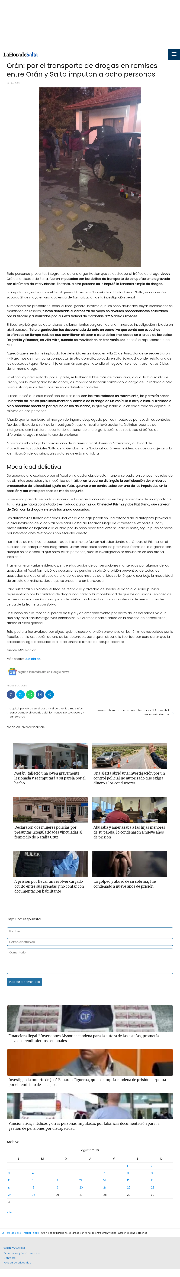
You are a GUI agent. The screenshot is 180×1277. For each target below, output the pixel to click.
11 (32, 1180)
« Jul (9, 1212)
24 (9, 1195)
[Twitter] (20, 694)
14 (104, 1180)
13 (80, 1180)
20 (81, 1188)
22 (128, 1188)
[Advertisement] (90, 24)
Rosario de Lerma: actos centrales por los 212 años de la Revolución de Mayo (134, 712)
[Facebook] (11, 694)
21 (104, 1188)
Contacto (10, 1258)
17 (9, 1188)
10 (9, 1180)
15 (128, 1180)
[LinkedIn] (40, 694)
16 (152, 1180)
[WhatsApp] (30, 694)
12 (57, 1180)
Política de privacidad (17, 1262)
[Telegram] (49, 694)
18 (33, 1188)
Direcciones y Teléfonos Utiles (22, 1253)
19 (57, 1188)
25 (33, 1195)
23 (152, 1188)
